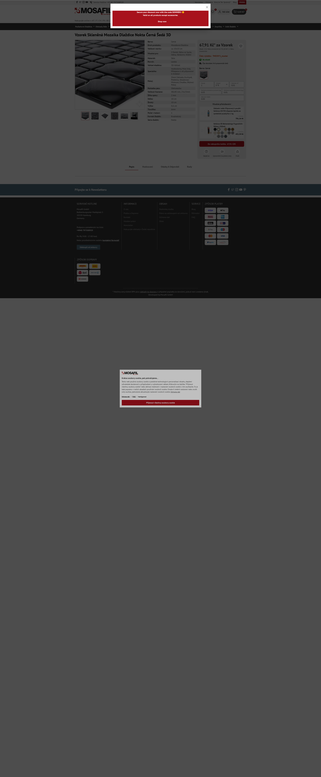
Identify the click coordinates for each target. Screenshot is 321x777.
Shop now (162, 21)
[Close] (207, 7)
